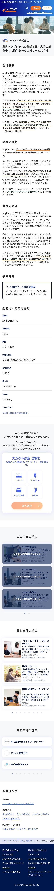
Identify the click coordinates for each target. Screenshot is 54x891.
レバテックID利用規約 (11, 871)
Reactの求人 (8, 813)
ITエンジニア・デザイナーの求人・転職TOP (17, 841)
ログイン (47, 8)
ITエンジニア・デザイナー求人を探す (20, 828)
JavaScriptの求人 (40, 813)
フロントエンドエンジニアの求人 (18, 803)
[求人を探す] (27, 8)
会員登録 (35, 8)
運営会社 (6, 867)
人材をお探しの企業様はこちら (39, 12)
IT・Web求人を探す (10, 850)
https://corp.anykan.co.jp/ (15, 412)
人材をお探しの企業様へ (12, 858)
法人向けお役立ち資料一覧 (39, 863)
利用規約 (31, 867)
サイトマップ (33, 854)
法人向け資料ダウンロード (13, 863)
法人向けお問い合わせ (37, 858)
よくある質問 (7, 854)
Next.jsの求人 (23, 813)
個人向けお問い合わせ (37, 850)
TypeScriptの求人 (11, 818)
